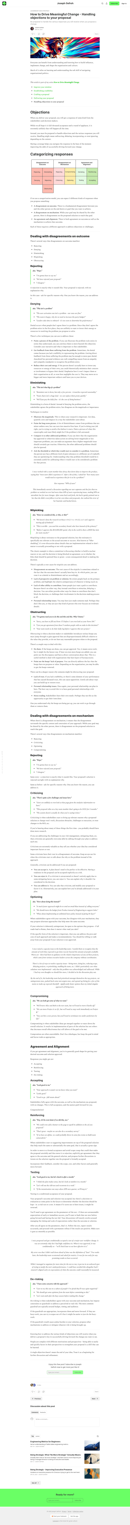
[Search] (102, 3)
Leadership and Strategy (39, 11)
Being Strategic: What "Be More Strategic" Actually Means (55, 1455)
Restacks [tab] (43, 1412)
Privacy (64, 1511)
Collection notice (78, 1511)
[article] (65, 1445)
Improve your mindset (42, 87)
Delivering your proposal (44, 98)
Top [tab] (33, 1436)
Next (93, 1399)
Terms (69, 1511)
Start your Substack (60, 1516)
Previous (38, 1399)
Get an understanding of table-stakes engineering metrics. (49, 1444)
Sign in (124, 3)
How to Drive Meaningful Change (66, 82)
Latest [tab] (37, 1436)
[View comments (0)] (39, 34)
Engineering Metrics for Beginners (45, 1442)
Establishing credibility (43, 90)
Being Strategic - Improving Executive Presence (51, 1470)
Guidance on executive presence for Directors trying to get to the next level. (55, 1472)
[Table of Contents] (2, 762)
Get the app (74, 1516)
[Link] (27, 112)
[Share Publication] (106, 3)
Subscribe (114, 3)
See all (34, 1483)
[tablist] (38, 1412)
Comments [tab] (35, 1412)
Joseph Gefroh (39, 27)
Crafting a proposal (41, 94)
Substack (55, 1521)
